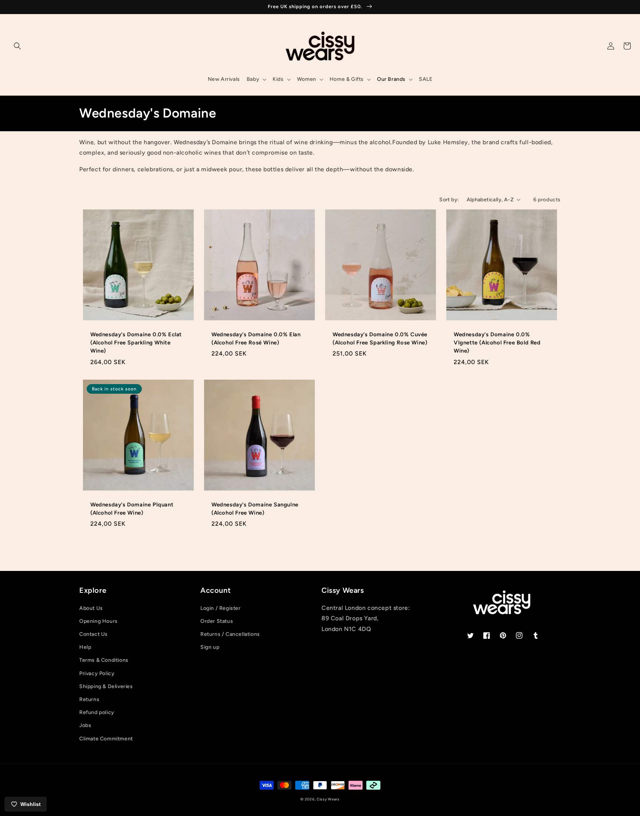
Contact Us (93, 634)
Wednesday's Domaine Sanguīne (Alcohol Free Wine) (255, 508)
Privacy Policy (96, 673)
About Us (91, 608)
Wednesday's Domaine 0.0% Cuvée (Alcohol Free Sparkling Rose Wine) (380, 338)
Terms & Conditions (104, 660)
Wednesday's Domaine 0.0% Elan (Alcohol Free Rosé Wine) (255, 338)
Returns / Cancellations (230, 634)
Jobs (85, 725)
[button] (17, 46)
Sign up (209, 647)
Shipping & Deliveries (106, 686)
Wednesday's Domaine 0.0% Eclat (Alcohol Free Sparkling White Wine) (136, 342)
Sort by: (449, 199)
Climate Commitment (106, 739)
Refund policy (96, 712)
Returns (89, 699)
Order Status (216, 621)
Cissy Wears (328, 799)
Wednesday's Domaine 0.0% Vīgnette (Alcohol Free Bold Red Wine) (497, 342)
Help (85, 647)
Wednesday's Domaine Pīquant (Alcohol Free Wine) (131, 508)
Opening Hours (98, 621)
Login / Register (220, 608)
